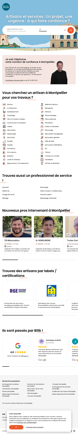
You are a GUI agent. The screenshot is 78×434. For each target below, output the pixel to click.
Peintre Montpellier (8, 391)
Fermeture (11, 148)
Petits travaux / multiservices (51, 191)
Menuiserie (49, 108)
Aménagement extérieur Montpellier (10, 385)
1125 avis (24, 356)
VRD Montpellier (32, 393)
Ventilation (49, 159)
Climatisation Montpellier (10, 389)
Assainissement (13, 112)
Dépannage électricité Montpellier (63, 394)
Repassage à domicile (48, 198)
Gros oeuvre (11, 152)
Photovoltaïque (50, 115)
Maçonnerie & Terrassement (18, 163)
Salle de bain (49, 141)
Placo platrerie (50, 119)
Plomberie (49, 123)
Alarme (10, 104)
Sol (46, 148)
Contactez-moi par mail (14, 80)
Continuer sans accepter (34, 427)
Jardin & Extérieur (13, 159)
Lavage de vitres (8, 194)
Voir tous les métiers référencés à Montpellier (17, 403)
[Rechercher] (70, 30)
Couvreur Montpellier (34, 396)
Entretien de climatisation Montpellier (35, 385)
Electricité (11, 137)
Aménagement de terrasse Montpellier (61, 388)
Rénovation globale (52, 137)
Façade (10, 145)
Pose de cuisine (45, 194)
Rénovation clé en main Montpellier (35, 390)
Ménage (5, 198)
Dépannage (11, 134)
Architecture (12, 108)
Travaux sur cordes (52, 156)
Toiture (47, 152)
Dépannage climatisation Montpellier (10, 395)
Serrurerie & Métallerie (53, 145)
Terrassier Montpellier (59, 384)
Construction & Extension (16, 123)
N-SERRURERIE (43, 240)
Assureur (5, 187)
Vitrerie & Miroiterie (52, 163)
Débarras (5, 191)
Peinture (48, 112)
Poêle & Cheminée (52, 126)
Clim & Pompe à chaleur (16, 119)
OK (16, 427)
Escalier (10, 141)
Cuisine (9, 126)
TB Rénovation (12, 240)
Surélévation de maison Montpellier (64, 391)
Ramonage (49, 130)
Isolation (10, 156)
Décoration (11, 130)
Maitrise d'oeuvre (51, 104)
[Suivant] (75, 235)
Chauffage (11, 115)
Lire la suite (42, 355)
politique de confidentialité (27, 423)
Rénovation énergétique (54, 134)
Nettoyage (44, 187)
